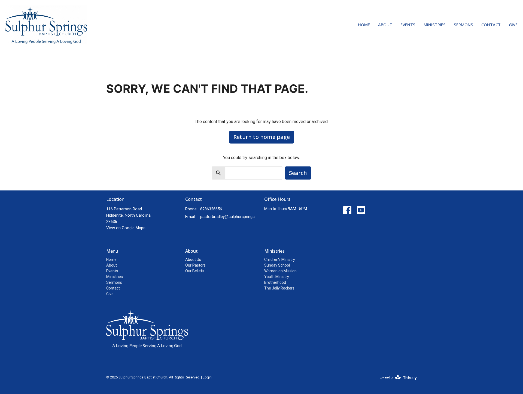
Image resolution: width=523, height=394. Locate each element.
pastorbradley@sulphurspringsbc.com (229, 216)
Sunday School (277, 265)
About (385, 24)
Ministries (435, 24)
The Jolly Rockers (279, 288)
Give (513, 24)
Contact (491, 24)
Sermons (463, 24)
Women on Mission (280, 271)
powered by (395, 382)
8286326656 (211, 209)
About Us (193, 259)
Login (207, 377)
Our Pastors (195, 265)
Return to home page (261, 137)
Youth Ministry (276, 276)
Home (364, 24)
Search (298, 173)
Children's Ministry (279, 259)
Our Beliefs (194, 271)
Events (407, 24)
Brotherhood (275, 282)
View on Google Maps (125, 227)
